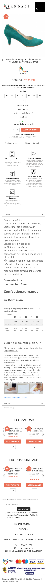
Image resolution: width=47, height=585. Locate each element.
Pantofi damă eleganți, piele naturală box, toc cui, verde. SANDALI (12, 429)
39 (34, 96)
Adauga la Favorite (13, 143)
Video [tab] (7, 403)
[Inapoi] (2, 60)
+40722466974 (25, 545)
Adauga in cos (30, 130)
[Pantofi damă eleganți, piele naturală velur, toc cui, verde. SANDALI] (23, 35)
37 (23, 96)
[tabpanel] (23, 35)
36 (18, 96)
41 (23, 101)
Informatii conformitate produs (15, 398)
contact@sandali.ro (24, 548)
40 (40, 96)
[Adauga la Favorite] (13, 447)
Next (43, 38)
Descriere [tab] (7, 214)
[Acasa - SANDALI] (16, 6)
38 (29, 96)
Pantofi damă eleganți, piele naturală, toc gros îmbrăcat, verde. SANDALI (34, 429)
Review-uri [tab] (9, 408)
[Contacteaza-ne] (37, 9)
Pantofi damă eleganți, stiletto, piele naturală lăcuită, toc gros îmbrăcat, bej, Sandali (12, 469)
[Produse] (38, 5)
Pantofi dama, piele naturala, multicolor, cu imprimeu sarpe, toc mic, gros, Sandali (34, 469)
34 (7, 96)
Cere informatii (33, 143)
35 (12, 96)
